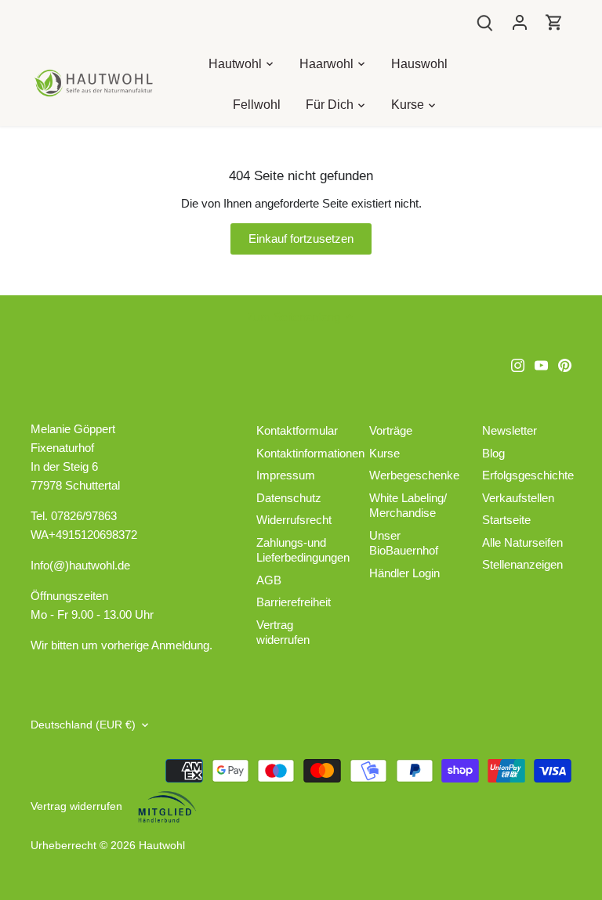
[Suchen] (485, 21)
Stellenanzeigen (522, 564)
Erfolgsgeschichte (528, 475)
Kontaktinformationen (310, 453)
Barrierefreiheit (293, 602)
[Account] (519, 21)
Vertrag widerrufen (283, 632)
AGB (268, 580)
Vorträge (390, 430)
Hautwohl (162, 845)
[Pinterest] (564, 364)
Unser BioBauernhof (403, 543)
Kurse (384, 453)
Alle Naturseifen (522, 542)
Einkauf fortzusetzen (301, 238)
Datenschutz (288, 497)
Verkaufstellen (518, 497)
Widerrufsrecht (294, 519)
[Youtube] (541, 364)
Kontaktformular (297, 430)
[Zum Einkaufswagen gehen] (554, 21)
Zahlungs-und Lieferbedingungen (303, 550)
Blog (493, 453)
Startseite (506, 519)
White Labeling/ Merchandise (408, 505)
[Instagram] (517, 364)
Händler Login (404, 573)
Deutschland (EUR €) (83, 725)
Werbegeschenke (414, 475)
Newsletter (509, 430)
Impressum (285, 475)
